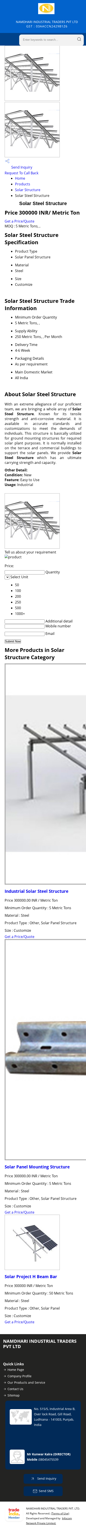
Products (22, 184)
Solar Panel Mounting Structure (37, 1167)
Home (20, 178)
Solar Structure (27, 189)
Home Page (15, 1370)
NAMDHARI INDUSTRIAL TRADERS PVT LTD (47, 24)
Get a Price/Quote (19, 221)
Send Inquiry (21, 167)
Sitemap (13, 1395)
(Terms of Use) (60, 1513)
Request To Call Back (21, 173)
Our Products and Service (26, 1382)
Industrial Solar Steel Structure (36, 891)
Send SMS (46, 1491)
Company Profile (19, 1376)
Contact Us (15, 1389)
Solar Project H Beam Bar (31, 1276)
